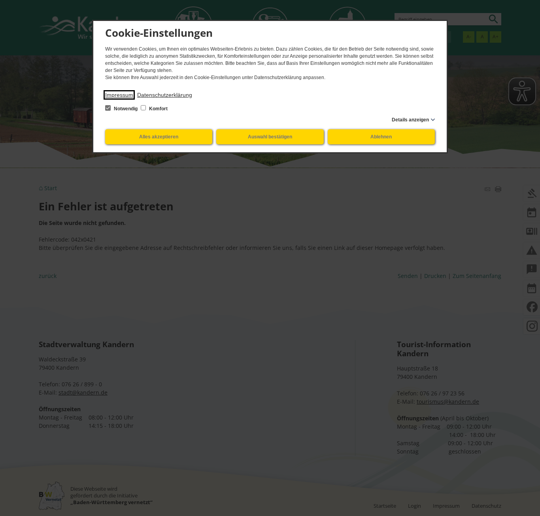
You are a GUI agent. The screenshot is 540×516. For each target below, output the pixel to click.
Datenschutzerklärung (164, 95)
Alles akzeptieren (158, 137)
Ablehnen (381, 137)
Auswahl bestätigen (270, 137)
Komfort (158, 109)
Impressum (119, 95)
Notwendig (126, 109)
